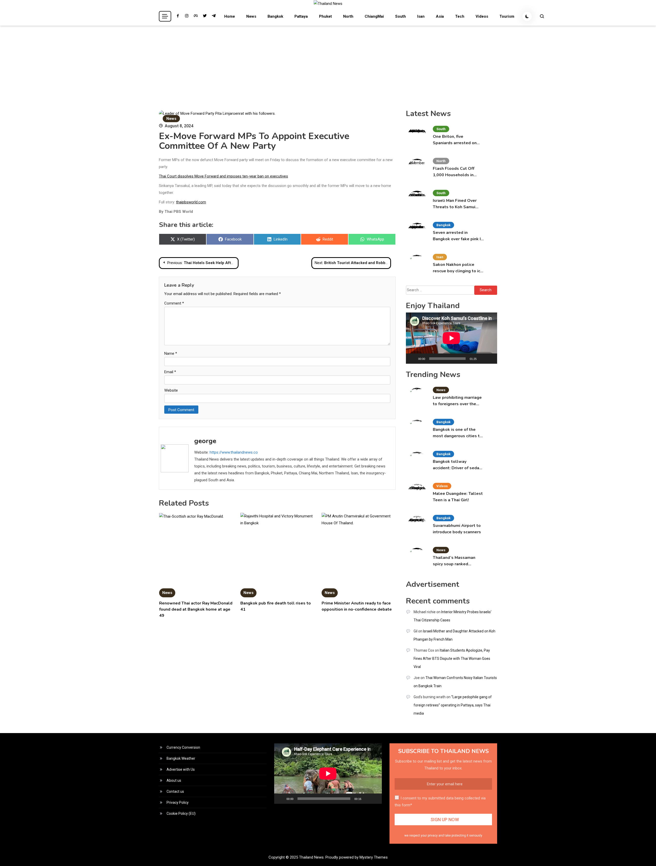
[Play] (412, 358)
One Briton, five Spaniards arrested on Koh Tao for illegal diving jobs (457, 140)
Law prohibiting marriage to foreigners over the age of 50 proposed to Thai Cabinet (457, 401)
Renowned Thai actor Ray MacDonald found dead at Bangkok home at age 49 (195, 609)
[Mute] (482, 358)
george (205, 440)
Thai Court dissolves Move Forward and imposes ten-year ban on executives (223, 176)
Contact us (175, 791)
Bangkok (275, 16)
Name (170, 353)
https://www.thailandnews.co (234, 452)
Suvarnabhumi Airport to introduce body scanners (457, 529)
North (348, 16)
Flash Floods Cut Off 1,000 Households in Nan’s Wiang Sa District (456, 172)
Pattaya (301, 16)
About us (174, 780)
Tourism (506, 16)
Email (170, 372)
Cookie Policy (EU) (181, 813)
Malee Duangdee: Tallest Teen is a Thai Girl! (458, 497)
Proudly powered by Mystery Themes (356, 857)
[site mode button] (527, 16)
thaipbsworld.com (191, 202)
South (400, 16)
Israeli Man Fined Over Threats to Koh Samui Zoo (455, 204)
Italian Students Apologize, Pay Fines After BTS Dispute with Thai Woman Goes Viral (452, 658)
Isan (421, 16)
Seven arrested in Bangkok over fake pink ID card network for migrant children (458, 236)
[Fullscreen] (490, 358)
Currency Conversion (183, 747)
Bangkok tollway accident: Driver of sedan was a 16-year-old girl (457, 465)
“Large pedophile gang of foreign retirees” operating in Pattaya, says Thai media (453, 705)
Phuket (325, 16)
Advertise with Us (181, 769)
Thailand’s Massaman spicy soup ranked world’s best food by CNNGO (454, 561)
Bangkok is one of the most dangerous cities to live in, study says (457, 433)
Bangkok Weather (181, 758)
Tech (459, 16)
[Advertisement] (328, 64)
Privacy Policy (178, 802)
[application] (451, 338)
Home (229, 16)
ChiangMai (374, 16)
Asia (440, 16)
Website (171, 390)
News (251, 16)
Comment (174, 303)
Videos (482, 16)
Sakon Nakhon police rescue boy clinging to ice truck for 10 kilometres (458, 268)
